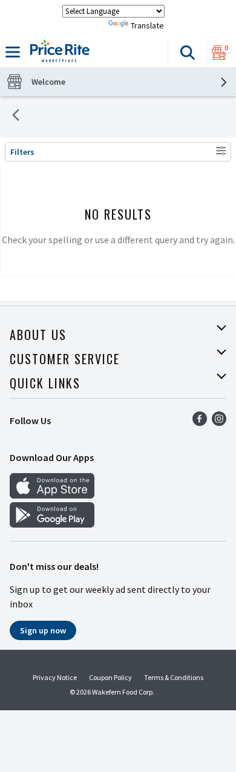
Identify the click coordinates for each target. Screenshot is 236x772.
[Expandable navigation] (13, 52)
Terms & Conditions (173, 677)
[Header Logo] (57, 52)
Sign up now (43, 630)
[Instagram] (219, 422)
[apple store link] (52, 495)
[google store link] (52, 524)
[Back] (16, 117)
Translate (147, 25)
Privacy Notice (55, 677)
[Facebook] (199, 422)
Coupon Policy (110, 677)
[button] (187, 52)
